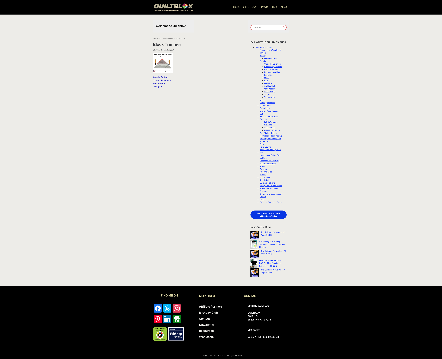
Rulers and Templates (269, 188)
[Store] (176, 319)
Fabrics (263, 119)
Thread (263, 197)
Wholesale (206, 337)
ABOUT (284, 7)
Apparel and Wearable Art (271, 50)
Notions (263, 166)
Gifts (262, 144)
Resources (206, 330)
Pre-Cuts (268, 125)
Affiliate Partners (211, 306)
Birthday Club (208, 312)
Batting (263, 53)
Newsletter (206, 324)
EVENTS (264, 7)
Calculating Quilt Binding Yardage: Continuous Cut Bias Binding (272, 244)
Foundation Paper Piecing (271, 136)
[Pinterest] (158, 319)
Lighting (263, 158)
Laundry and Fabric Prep (270, 155)
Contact (204, 318)
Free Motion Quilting (268, 133)
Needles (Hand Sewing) (270, 161)
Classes (263, 100)
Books (262, 55)
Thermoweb (269, 97)
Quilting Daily (270, 86)
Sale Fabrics (269, 127)
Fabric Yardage (271, 122)
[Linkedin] (167, 319)
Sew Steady (269, 91)
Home (155, 38)
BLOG (274, 7)
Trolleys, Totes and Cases (271, 202)
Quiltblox (268, 83)
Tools (262, 199)
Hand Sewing (265, 147)
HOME (236, 7)
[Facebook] (158, 308)
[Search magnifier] (283, 27)
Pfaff (266, 80)
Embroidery (265, 108)
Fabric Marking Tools (269, 116)
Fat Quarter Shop (271, 69)
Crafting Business (267, 102)
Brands (263, 61)
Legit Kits (268, 75)
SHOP (245, 7)
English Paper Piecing (269, 111)
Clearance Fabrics (272, 130)
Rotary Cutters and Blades (271, 185)
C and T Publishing (272, 64)
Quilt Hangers (265, 177)
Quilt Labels (265, 180)
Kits (261, 152)
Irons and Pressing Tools (270, 149)
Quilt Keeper (269, 89)
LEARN (254, 7)
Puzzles (263, 174)
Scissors (263, 191)
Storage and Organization (271, 194)
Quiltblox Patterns (267, 183)
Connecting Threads (273, 66)
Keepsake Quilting (272, 72)
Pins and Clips (266, 172)
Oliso (266, 78)
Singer (267, 94)
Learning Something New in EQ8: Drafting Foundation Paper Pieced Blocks (271, 263)
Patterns (263, 169)
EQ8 (261, 114)
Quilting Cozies (270, 58)
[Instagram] (176, 308)
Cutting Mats (265, 105)
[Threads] (167, 308)
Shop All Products (263, 47)
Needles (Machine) (268, 163)
